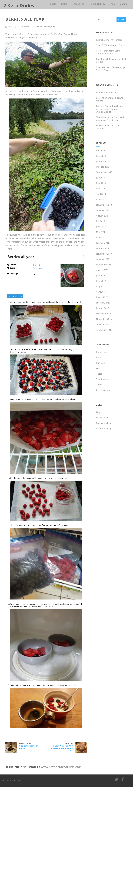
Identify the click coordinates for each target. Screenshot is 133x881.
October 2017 (102, 259)
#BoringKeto (98, 4)
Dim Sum (100, 362)
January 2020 (102, 161)
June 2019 (101, 183)
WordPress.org (103, 428)
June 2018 (101, 226)
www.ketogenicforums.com (61, 767)
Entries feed (102, 417)
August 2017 (102, 270)
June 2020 (101, 156)
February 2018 (103, 243)
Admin (123, 4)
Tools (99, 384)
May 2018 (100, 232)
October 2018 (102, 210)
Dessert (36, 265)
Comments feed (103, 423)
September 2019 (104, 172)
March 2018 (102, 237)
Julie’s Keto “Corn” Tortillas (109, 39)
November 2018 (104, 204)
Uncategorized (103, 390)
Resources (78, 4)
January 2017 (102, 308)
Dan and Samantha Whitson (109, 106)
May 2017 (100, 286)
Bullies (99, 357)
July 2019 (100, 177)
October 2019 (102, 166)
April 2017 (101, 291)
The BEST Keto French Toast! (110, 45)
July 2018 (100, 221)
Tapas (99, 373)
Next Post (62, 747)
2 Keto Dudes (18, 5)
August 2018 (102, 215)
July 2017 (100, 275)
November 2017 (104, 253)
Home (53, 4)
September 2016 (104, 329)
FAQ (113, 4)
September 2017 (104, 264)
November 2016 (104, 319)
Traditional (37, 268)
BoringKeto (50, 26)
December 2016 (103, 313)
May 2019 (100, 188)
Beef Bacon (111, 92)
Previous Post (28, 746)
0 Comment (37, 26)
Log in (99, 412)
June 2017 (101, 281)
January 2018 (102, 248)
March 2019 (102, 199)
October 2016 (102, 324)
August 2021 (102, 150)
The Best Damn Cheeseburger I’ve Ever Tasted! (111, 69)
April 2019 (101, 194)
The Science (102, 379)
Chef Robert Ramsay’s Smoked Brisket (108, 110)
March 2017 (102, 297)
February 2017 (103, 302)
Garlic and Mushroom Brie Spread (110, 119)
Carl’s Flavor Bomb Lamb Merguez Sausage (108, 52)
